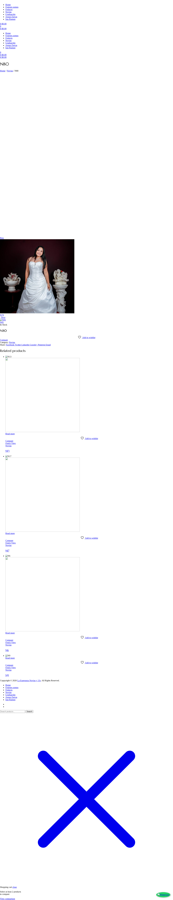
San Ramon (10, 19)
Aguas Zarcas (11, 17)
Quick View (10, 443)
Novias (8, 12)
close (14, 887)
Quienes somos (11, 7)
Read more (10, 434)
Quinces (8, 9)
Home (8, 5)
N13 (7, 451)
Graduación (10, 14)
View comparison (7, 899)
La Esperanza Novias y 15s (29, 680)
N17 (7, 550)
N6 (7, 650)
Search (29, 712)
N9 (7, 675)
